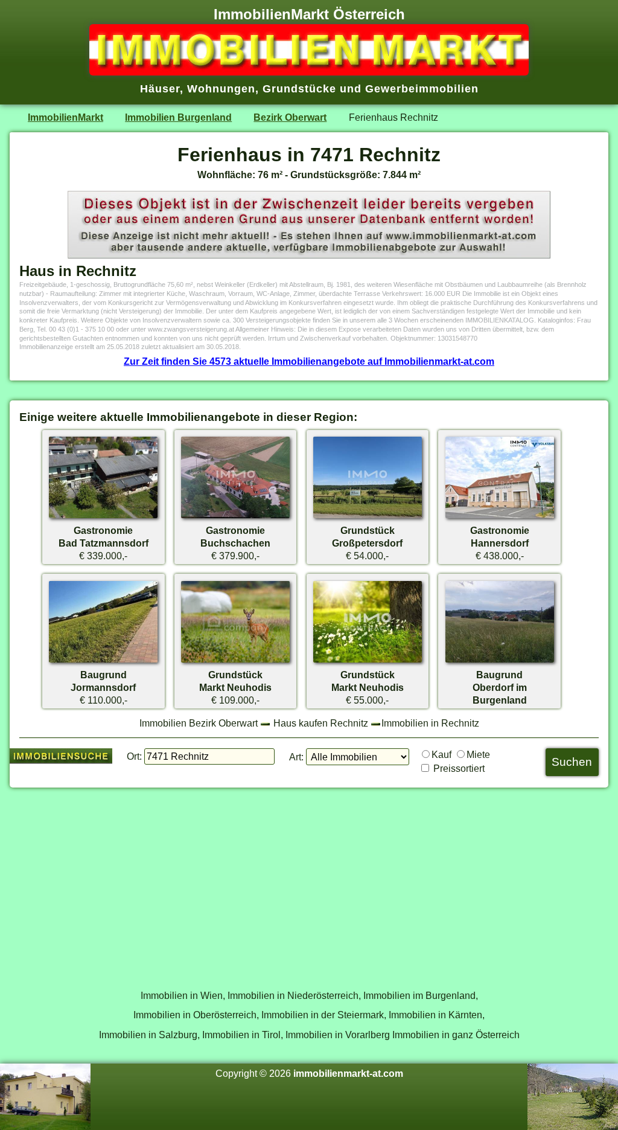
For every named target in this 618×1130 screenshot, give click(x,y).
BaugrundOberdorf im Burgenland (500, 687)
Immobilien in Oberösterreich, (196, 1014)
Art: (296, 756)
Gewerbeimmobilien (422, 89)
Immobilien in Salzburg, (149, 1034)
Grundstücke (299, 89)
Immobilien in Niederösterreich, (294, 995)
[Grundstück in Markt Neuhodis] (235, 661)
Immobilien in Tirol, (242, 1034)
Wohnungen (221, 89)
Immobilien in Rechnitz (430, 722)
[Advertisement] (309, 881)
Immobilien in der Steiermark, (323, 1014)
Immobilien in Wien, (183, 995)
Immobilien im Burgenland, (420, 995)
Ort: (134, 756)
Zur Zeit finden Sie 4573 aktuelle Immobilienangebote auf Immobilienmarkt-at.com (309, 361)
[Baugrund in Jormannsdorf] (103, 661)
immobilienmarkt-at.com (348, 1073)
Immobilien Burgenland (178, 117)
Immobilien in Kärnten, (437, 1014)
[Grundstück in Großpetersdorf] (367, 517)
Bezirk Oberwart (290, 117)
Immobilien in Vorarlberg (337, 1034)
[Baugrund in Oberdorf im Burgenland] (499, 661)
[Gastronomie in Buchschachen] (235, 517)
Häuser (160, 89)
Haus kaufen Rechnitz (320, 722)
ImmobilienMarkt (65, 117)
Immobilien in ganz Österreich (456, 1034)
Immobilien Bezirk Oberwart (198, 722)
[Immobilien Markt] (309, 71)
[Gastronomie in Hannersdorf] (499, 517)
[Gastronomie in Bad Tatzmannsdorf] (103, 517)
